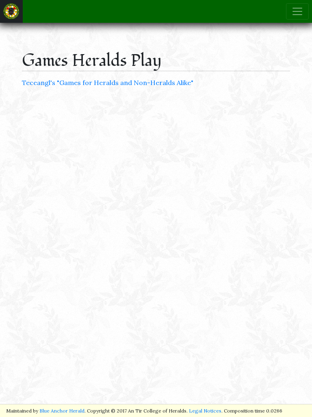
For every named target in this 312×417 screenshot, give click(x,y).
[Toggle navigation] (297, 11)
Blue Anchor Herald (61, 411)
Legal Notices (205, 411)
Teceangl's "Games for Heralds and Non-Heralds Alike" (107, 83)
